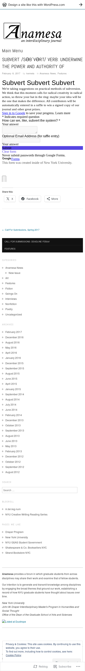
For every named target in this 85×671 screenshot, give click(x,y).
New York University (16, 537)
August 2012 (12, 472)
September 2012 (14, 467)
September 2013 (14, 430)
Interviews (11, 298)
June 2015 (11, 378)
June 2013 (11, 441)
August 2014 (12, 399)
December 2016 (14, 337)
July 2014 (10, 404)
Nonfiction (11, 304)
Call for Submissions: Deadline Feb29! (27, 241)
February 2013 (13, 451)
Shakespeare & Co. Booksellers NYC (26, 547)
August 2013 (12, 435)
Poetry (9, 309)
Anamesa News (48, 73)
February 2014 (13, 415)
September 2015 (14, 368)
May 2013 (11, 446)
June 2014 (11, 409)
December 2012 (14, 456)
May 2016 (11, 347)
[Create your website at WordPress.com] (42, 4)
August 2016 (12, 342)
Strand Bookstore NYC (18, 552)
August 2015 (12, 373)
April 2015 (11, 383)
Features (62, 73)
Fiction (9, 288)
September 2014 (14, 394)
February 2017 (13, 332)
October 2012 (13, 461)
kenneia (30, 73)
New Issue (14, 272)
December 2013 (14, 420)
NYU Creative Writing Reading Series (26, 514)
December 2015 (14, 363)
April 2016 (11, 352)
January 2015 (13, 389)
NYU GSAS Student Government (23, 542)
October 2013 (13, 425)
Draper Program (14, 532)
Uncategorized (13, 314)
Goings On (11, 293)
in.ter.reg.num (13, 509)
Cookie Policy (13, 655)
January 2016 (13, 357)
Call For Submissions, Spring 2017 (20, 229)
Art (6, 278)
